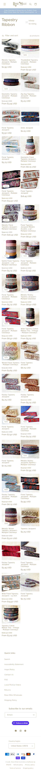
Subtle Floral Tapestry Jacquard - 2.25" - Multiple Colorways (10, 263)
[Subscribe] (33, 715)
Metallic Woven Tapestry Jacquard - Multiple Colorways (10, 530)
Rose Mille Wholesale (13, 695)
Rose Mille (14, 762)
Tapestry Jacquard (28, 528)
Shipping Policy (10, 700)
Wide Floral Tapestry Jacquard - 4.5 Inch (10, 595)
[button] (4, 4)
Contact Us (8, 675)
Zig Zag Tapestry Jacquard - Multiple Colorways (28, 96)
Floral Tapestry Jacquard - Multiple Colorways (9, 193)
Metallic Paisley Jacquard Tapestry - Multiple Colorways (29, 462)
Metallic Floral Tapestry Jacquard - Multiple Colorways (10, 227)
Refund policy (18, 765)
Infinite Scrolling (32, 22)
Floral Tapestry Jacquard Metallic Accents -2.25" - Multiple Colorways (28, 228)
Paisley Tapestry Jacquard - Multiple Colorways (9, 496)
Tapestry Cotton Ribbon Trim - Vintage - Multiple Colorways (10, 627)
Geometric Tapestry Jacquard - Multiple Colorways (9, 96)
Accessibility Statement (14, 664)
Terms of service (15, 768)
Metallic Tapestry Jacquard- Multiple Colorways (9, 62)
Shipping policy (28, 768)
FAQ (6, 680)
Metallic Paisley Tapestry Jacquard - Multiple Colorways (29, 297)
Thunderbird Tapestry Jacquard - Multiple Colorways (29, 62)
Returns (7, 690)
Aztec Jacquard (27, 128)
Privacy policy (30, 765)
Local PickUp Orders (12, 685)
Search (7, 659)
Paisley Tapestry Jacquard (8, 396)
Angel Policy (9, 669)
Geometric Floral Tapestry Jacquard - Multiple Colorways (29, 159)
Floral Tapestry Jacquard (8, 129)
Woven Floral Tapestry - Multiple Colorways (11, 364)
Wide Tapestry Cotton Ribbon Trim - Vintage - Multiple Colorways (29, 330)
